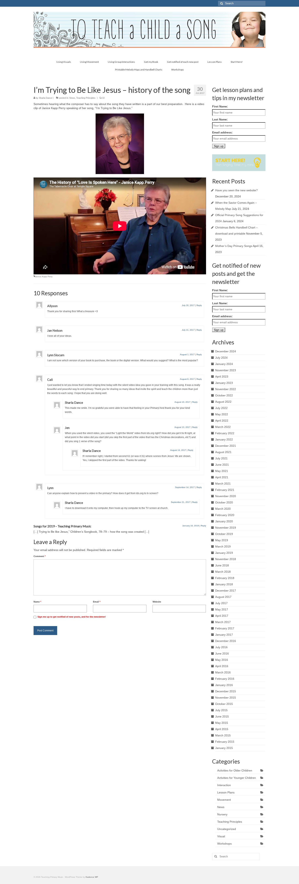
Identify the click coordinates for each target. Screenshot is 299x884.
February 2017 (224, 628)
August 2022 (223, 401)
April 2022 (221, 420)
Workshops (224, 843)
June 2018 (222, 565)
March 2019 (223, 546)
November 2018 (225, 559)
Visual (221, 836)
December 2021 (225, 445)
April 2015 (221, 729)
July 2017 (221, 603)
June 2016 (222, 653)
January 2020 (224, 521)
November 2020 (225, 496)
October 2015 (224, 703)
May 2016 (221, 659)
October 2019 (224, 534)
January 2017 (224, 634)
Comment (40, 556)
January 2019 (224, 552)
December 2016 (225, 641)
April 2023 (221, 376)
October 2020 (224, 502)
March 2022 (223, 426)
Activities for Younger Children (236, 777)
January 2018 (224, 584)
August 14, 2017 (178, 450)
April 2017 (221, 615)
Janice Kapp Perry (43, 276)
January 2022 (224, 439)
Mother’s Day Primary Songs (233, 246)
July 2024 (221, 357)
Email (96, 602)
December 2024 (225, 351)
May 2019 (221, 540)
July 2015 (221, 710)
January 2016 (224, 685)
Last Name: (220, 119)
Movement (224, 799)
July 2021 (221, 458)
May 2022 (221, 414)
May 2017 (221, 609)
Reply (199, 305)
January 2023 (224, 382)
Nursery (222, 814)
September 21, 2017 (180, 502)
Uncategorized (226, 829)
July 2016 (221, 647)
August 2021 (223, 452)
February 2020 (224, 515)
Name (37, 602)
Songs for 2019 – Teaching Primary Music (62, 526)
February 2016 (224, 678)
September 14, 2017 (185, 487)
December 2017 (225, 590)
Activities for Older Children (234, 770)
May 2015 (221, 722)
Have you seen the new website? (236, 190)
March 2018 (223, 571)
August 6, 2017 (187, 379)
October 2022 (224, 395)
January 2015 (224, 748)
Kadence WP (92, 877)
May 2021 (221, 471)
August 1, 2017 (187, 354)
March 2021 (223, 483)
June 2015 (222, 716)
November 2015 (225, 697)
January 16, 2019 (190, 526)
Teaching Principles (85, 98)
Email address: (222, 132)
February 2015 (224, 741)
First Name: (220, 106)
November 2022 (225, 389)
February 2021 (224, 489)
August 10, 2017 (182, 402)
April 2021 (221, 477)
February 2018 (224, 578)
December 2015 (225, 691)
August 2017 (223, 596)
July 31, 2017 (188, 330)
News (72, 98)
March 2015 (223, 735)
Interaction (224, 785)
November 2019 (225, 527)
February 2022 (224, 433)
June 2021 (222, 464)
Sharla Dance (45, 98)
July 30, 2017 (188, 305)
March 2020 (223, 508)
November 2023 (225, 370)
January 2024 (224, 364)
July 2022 (221, 408)
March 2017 (223, 622)
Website (157, 602)
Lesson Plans (226, 792)
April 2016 (221, 666)
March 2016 (223, 672)
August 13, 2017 (182, 427)
